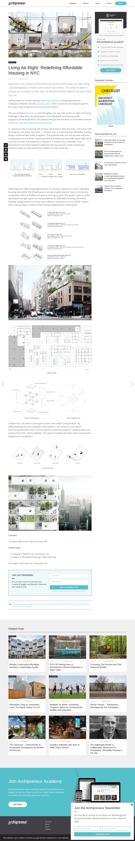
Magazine (73, 3)
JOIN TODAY (110, 70)
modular (20, 606)
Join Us (120, 3)
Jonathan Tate (42, 103)
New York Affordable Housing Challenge (33, 122)
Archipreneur (24, 79)
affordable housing (19, 604)
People (109, 3)
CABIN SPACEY (51, 100)
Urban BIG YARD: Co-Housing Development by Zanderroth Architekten (114, 142)
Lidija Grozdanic (110, 661)
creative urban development (64, 604)
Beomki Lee (31, 113)
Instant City (78, 604)
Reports (86, 3)
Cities (51, 716)
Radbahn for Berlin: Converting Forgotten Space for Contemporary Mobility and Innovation (66, 707)
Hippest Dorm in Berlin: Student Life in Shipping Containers (113, 188)
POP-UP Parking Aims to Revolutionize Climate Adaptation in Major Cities (113, 153)
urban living (28, 606)
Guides (97, 3)
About (47, 827)
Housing (93, 636)
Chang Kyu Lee (47, 604)
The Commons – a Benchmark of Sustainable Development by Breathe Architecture (26, 747)
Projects (12, 62)
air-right (30, 604)
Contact (48, 829)
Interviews (53, 676)
